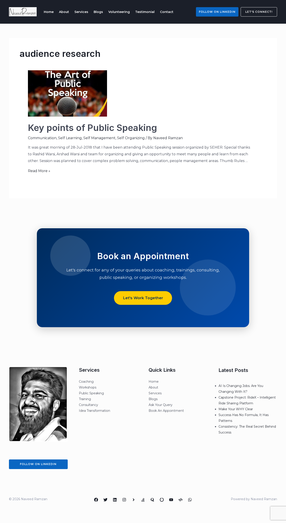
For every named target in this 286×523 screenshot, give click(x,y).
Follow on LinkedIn (217, 11)
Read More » (39, 171)
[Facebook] (96, 500)
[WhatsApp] (190, 500)
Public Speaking (91, 393)
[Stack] (143, 500)
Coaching (86, 382)
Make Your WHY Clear (236, 409)
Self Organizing (131, 138)
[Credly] (134, 500)
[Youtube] (171, 500)
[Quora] (152, 500)
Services (81, 12)
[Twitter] (105, 500)
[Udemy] (181, 500)
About (64, 12)
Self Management (99, 138)
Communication (42, 138)
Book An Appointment (166, 411)
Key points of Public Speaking (92, 127)
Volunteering (119, 12)
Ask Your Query (160, 405)
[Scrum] (162, 500)
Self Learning (70, 138)
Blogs (98, 12)
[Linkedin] (115, 500)
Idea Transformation (94, 411)
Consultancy (88, 405)
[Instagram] (124, 500)
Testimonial (145, 12)
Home (49, 12)
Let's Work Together (143, 298)
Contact (166, 12)
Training (85, 399)
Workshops (87, 387)
